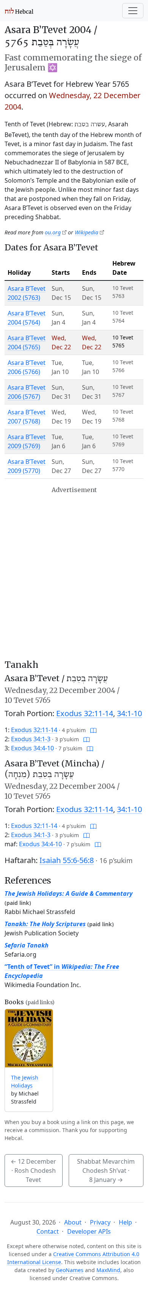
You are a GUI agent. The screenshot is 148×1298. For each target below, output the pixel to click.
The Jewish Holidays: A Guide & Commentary (68, 893)
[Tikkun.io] (93, 730)
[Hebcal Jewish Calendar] (19, 10)
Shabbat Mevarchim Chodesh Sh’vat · (106, 1170)
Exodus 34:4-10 (32, 748)
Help (125, 1222)
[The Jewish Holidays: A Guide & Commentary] (29, 1038)
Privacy (100, 1222)
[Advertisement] (74, 572)
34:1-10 (129, 713)
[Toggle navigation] (132, 10)
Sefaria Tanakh (27, 945)
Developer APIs (89, 1231)
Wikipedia (86, 232)
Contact (47, 1231)
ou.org (53, 232)
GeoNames (69, 1270)
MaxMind (108, 1270)
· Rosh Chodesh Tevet (33, 1170)
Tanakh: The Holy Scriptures (45, 924)
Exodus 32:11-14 (84, 713)
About (73, 1222)
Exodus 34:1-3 (30, 739)
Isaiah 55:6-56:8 (66, 860)
